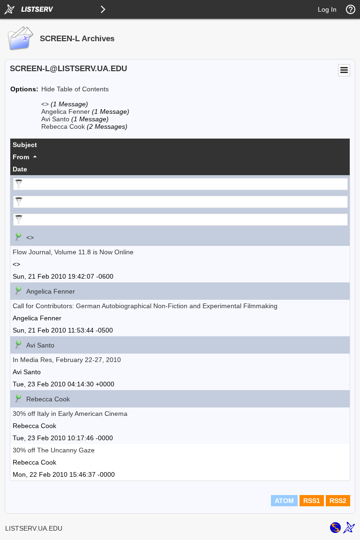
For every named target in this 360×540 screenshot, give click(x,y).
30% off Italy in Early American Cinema (70, 413)
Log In (327, 9)
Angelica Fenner (65, 111)
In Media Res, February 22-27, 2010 (67, 359)
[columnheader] (180, 145)
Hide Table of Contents (75, 89)
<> (45, 104)
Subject (25, 144)
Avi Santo (55, 119)
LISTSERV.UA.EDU (33, 528)
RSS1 (311, 500)
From (21, 157)
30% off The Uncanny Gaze (54, 450)
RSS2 (338, 500)
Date (20, 169)
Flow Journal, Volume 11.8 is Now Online (73, 252)
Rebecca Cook (63, 126)
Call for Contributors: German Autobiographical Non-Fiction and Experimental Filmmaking (145, 306)
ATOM (284, 500)
